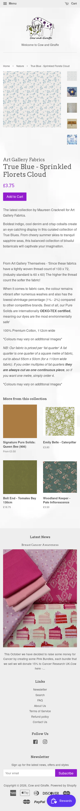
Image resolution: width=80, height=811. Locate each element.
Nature (20, 66)
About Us (40, 706)
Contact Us (40, 722)
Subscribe (66, 773)
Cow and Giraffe (38, 785)
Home (6, 66)
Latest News (40, 537)
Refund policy (40, 716)
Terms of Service (40, 711)
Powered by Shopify (64, 785)
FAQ (40, 700)
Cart (73, 3)
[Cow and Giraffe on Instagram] (45, 742)
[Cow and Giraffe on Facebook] (35, 742)
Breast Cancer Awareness (40, 544)
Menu (12, 3)
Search (40, 695)
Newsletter (40, 689)
